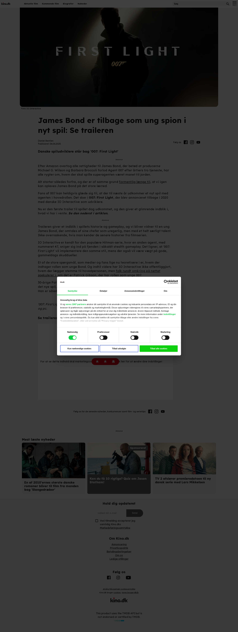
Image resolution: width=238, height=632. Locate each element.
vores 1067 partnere (76, 304)
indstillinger (169, 314)
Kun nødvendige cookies (79, 348)
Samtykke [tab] (72, 291)
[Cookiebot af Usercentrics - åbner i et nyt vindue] (166, 282)
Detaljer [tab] (103, 291)
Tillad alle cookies (158, 348)
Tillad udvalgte (119, 348)
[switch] (103, 337)
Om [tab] (165, 291)
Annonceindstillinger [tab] (134, 291)
